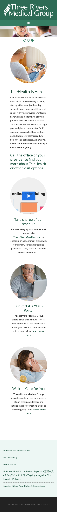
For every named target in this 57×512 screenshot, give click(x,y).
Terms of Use (9, 464)
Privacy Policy (10, 457)
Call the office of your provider (27, 157)
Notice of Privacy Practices (17, 450)
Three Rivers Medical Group (28, 10)
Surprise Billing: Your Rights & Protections (24, 485)
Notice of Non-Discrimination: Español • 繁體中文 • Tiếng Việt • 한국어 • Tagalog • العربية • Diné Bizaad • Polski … (28, 475)
